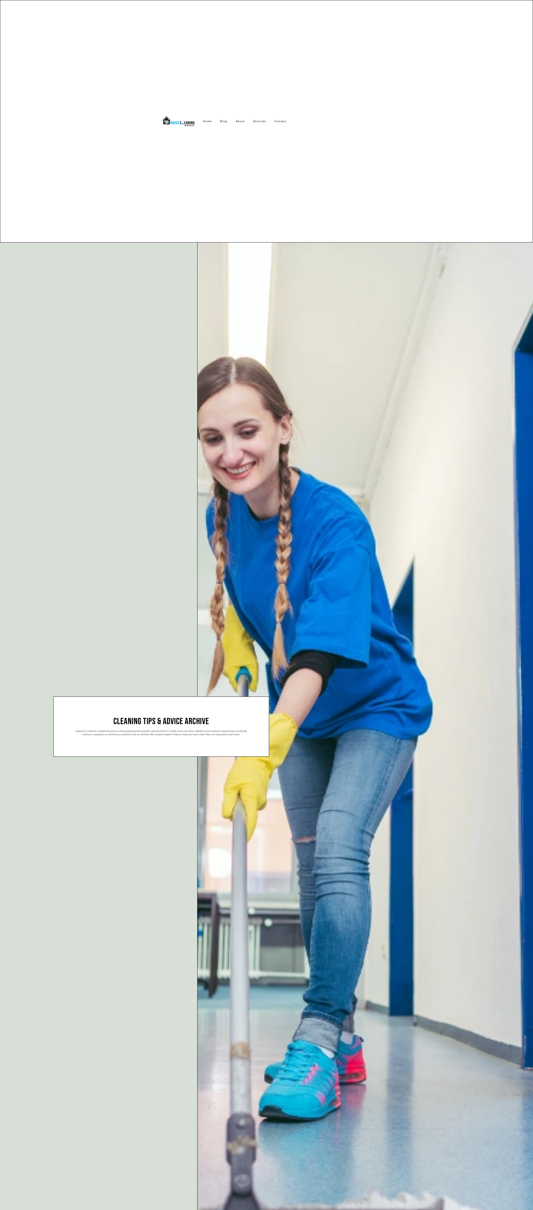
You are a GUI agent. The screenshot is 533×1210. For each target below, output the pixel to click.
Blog (223, 121)
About (240, 121)
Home (207, 121)
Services (259, 121)
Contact (281, 121)
